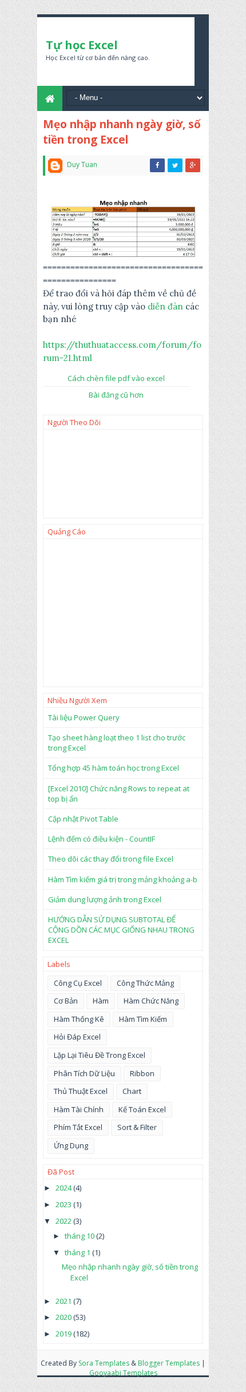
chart (131, 1091)
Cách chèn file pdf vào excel (116, 378)
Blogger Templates (169, 1363)
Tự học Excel (82, 45)
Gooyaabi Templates (123, 1373)
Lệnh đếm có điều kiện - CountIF (101, 839)
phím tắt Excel (78, 1127)
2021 (64, 1301)
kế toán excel (142, 1109)
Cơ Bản (66, 1001)
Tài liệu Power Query (84, 717)
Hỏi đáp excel (77, 1037)
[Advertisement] (123, 612)
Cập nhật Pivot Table (83, 819)
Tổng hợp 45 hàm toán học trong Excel (113, 768)
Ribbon (142, 1073)
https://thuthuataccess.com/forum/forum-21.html (122, 351)
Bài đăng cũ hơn (116, 395)
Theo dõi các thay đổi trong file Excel (110, 859)
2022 (64, 1221)
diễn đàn (165, 306)
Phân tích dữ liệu (84, 1073)
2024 (64, 1188)
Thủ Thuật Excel (81, 1091)
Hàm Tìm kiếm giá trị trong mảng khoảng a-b (122, 879)
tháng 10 (80, 1236)
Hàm (101, 1001)
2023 (64, 1204)
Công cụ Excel (78, 983)
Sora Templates (103, 1363)
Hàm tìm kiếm (143, 1019)
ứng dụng (71, 1145)
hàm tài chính (79, 1109)
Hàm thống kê (79, 1019)
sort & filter (137, 1127)
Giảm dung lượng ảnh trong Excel (104, 899)
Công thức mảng (145, 983)
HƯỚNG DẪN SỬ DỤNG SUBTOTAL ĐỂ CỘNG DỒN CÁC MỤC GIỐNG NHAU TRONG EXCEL (121, 929)
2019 (64, 1333)
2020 (64, 1317)
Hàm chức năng (151, 1001)
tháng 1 (78, 1252)
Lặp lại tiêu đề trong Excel (99, 1055)
